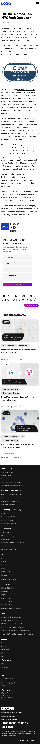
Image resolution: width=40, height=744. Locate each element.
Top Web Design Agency (12, 48)
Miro (3, 664)
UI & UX (4, 561)
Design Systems (7, 475)
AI (3, 345)
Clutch (3, 51)
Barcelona (5, 690)
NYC (3, 675)
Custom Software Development (12, 494)
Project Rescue (6, 498)
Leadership (5, 650)
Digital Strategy (7, 520)
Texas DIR (4, 667)
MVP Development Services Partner (14, 624)
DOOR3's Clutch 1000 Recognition (13, 627)
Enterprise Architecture (11, 393)
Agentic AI (5, 532)
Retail (3, 568)
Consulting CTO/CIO (8, 517)
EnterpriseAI (23, 345)
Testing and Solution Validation (12, 486)
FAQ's (3, 656)
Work (3, 554)
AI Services (6, 529)
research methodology (26, 89)
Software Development (10, 389)
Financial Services (7, 588)
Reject (22, 741)
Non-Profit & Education (9, 605)
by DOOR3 (14, 224)
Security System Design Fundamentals (15, 631)
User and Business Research (11, 482)
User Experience (7, 472)
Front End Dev (6, 572)
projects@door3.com (8, 716)
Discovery (4, 513)
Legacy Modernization (10, 440)
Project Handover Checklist (11, 617)
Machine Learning (7, 536)
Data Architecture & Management (13, 542)
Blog (3, 613)
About (4, 639)
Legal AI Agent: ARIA (8, 549)
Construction (6, 598)
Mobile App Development (10, 501)
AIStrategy (11, 345)
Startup (4, 558)
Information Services (8, 579)
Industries (5, 584)
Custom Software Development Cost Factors (17, 634)
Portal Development (8, 505)
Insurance (4, 575)
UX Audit (4, 479)
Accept (31, 740)
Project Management (8, 524)
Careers (4, 643)
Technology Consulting (11, 510)
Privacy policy (12, 736)
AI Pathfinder (6, 539)
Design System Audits (9, 620)
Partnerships (7, 660)
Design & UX (6, 468)
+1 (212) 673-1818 (11, 719)
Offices (3, 646)
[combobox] (6, 269)
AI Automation (6, 546)
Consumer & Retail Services (11, 608)
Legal (3, 595)
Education (4, 565)
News (3, 653)
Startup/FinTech (7, 601)
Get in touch (30, 305)
